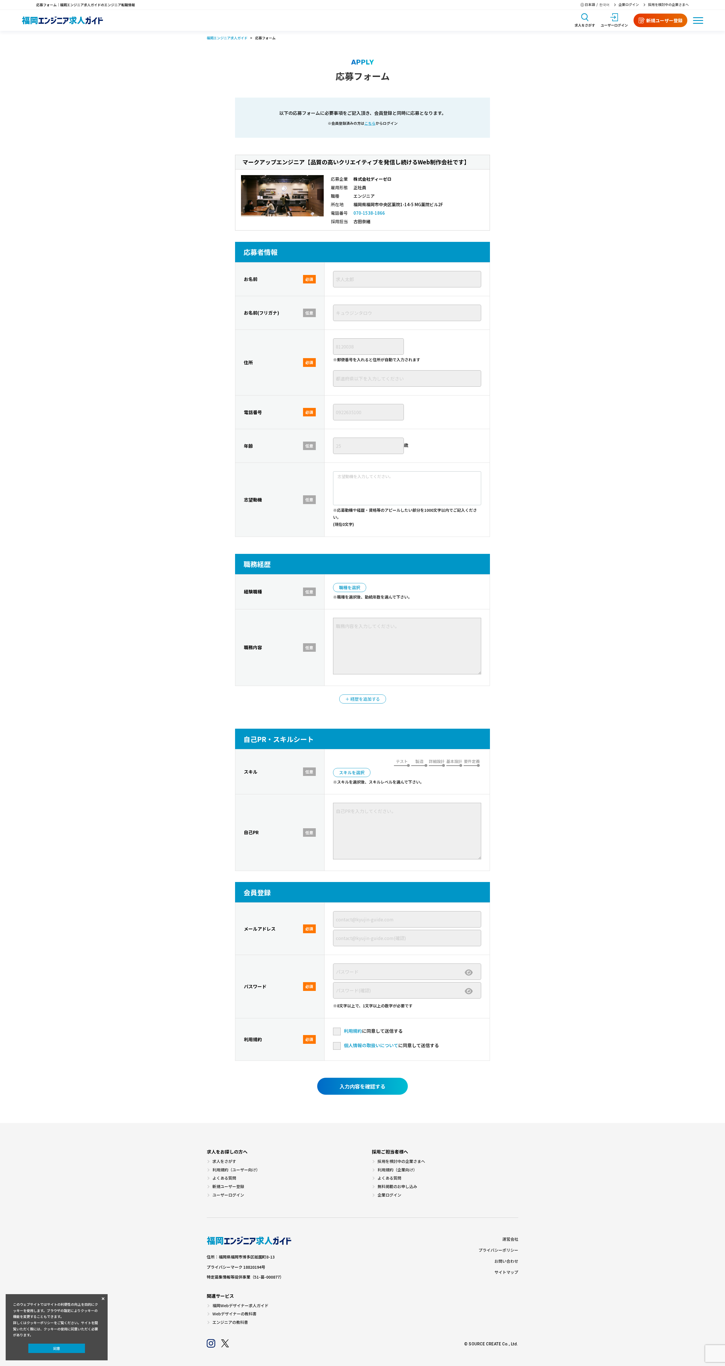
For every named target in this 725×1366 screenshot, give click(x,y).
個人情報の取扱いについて (371, 1045)
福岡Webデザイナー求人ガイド (240, 1305)
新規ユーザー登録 (228, 1186)
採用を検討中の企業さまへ (668, 4)
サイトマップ (506, 1272)
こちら (370, 123)
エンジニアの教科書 (230, 1322)
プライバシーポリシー (498, 1250)
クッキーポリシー (40, 1322)
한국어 (604, 4)
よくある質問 (224, 1178)
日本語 (590, 4)
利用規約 (353, 1031)
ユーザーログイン (228, 1195)
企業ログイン (629, 4)
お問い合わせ (506, 1261)
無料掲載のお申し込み (397, 1186)
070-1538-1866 (369, 213)
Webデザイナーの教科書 (234, 1313)
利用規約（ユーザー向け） (236, 1170)
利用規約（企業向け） (397, 1170)
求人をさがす (224, 1161)
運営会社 (510, 1239)
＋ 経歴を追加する (362, 699)
